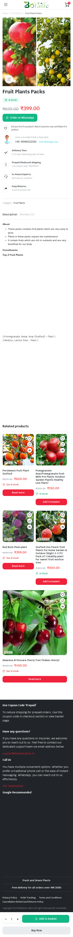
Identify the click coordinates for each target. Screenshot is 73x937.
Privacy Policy (10, 897)
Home (5, 13)
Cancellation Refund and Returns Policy (23, 901)
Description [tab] (10, 214)
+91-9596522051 (13, 786)
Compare (29, 444)
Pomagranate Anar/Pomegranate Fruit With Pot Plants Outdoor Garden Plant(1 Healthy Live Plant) (50, 476)
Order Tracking (28, 897)
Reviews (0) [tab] (27, 214)
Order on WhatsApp (22, 117)
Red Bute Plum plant (15, 547)
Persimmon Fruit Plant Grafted (16, 472)
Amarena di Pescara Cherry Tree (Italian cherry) (31, 660)
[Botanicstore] (36, 4)
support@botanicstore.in (18, 753)
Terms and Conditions (50, 897)
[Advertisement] (36, 296)
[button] (9, 79)
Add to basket (48, 918)
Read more (18, 492)
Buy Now (36, 930)
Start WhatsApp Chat (48, 142)
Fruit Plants (16, 13)
